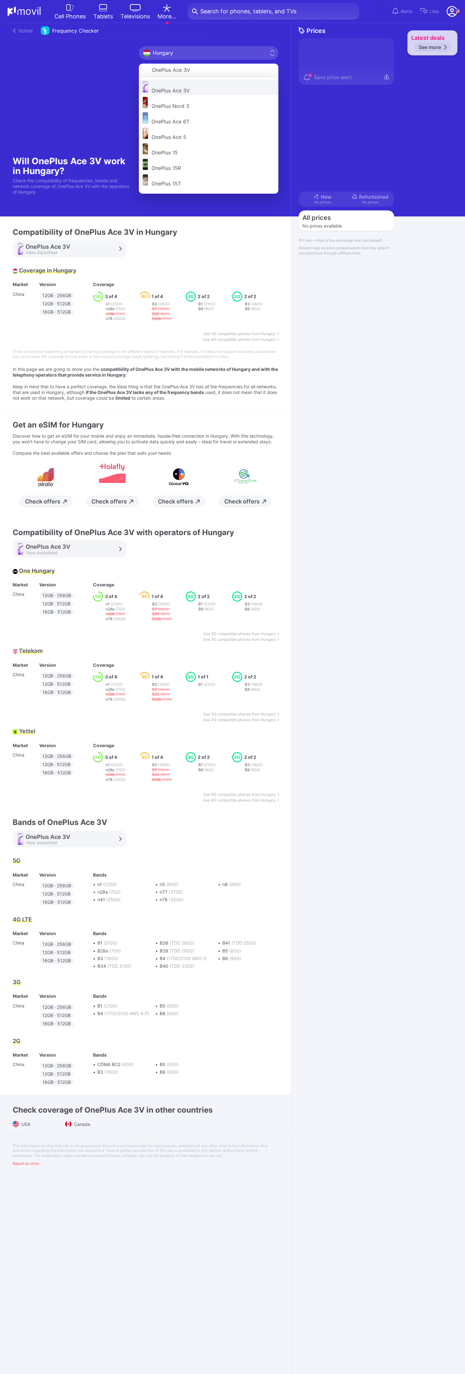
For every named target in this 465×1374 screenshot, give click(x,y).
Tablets (103, 16)
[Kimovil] (24, 11)
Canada (81, 1124)
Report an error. (26, 1163)
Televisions (135, 16)
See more (429, 47)
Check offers (42, 501)
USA (25, 1124)
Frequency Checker (58, 31)
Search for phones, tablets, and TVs (248, 11)
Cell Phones (70, 16)
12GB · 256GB (56, 295)
